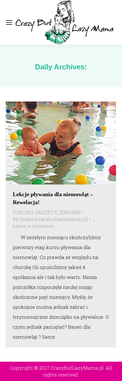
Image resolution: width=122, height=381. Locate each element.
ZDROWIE (70, 212)
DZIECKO (23, 212)
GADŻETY (46, 212)
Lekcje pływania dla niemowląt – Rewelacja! (53, 198)
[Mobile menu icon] (9, 22)
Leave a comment (33, 226)
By (50, 219)
